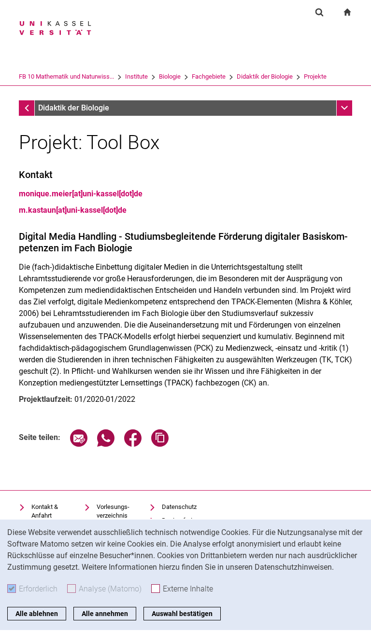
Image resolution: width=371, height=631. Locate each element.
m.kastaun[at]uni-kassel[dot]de (73, 210)
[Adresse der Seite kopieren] (160, 444)
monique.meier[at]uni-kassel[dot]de (81, 193)
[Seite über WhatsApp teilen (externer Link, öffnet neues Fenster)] (105, 444)
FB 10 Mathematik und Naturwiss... (66, 76)
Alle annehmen (105, 613)
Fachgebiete (209, 76)
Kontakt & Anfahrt (44, 511)
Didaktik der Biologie (265, 76)
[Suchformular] (319, 12)
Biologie (170, 76)
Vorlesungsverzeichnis (113, 511)
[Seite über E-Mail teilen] (78, 444)
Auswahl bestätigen (182, 613)
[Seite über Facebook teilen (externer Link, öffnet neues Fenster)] (133, 444)
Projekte (315, 76)
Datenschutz (179, 506)
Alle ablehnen (36, 613)
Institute (136, 76)
